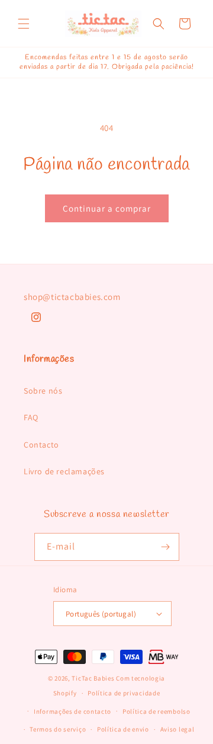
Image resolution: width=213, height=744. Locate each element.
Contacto (41, 444)
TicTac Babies (93, 678)
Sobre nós (43, 390)
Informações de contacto (72, 711)
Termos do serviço (58, 729)
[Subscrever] (166, 547)
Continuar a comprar (107, 208)
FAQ (31, 417)
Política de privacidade (124, 693)
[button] (24, 24)
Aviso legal (177, 729)
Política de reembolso (156, 711)
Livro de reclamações (64, 471)
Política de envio (123, 729)
